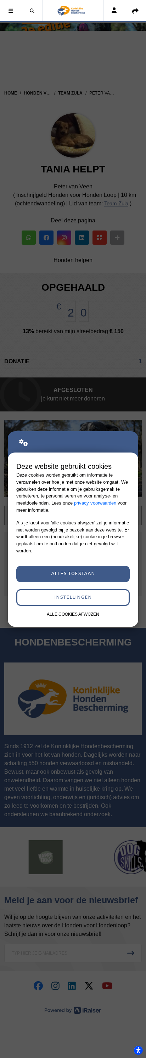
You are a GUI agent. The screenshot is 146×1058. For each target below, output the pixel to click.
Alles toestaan (73, 574)
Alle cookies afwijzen (73, 614)
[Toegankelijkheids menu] (138, 1050)
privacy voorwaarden (95, 503)
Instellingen (73, 598)
